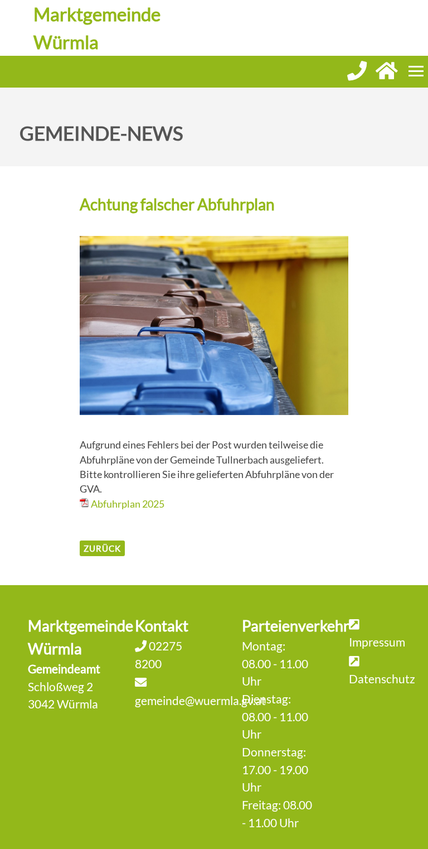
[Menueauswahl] (416, 71)
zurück (102, 548)
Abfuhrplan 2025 (127, 504)
